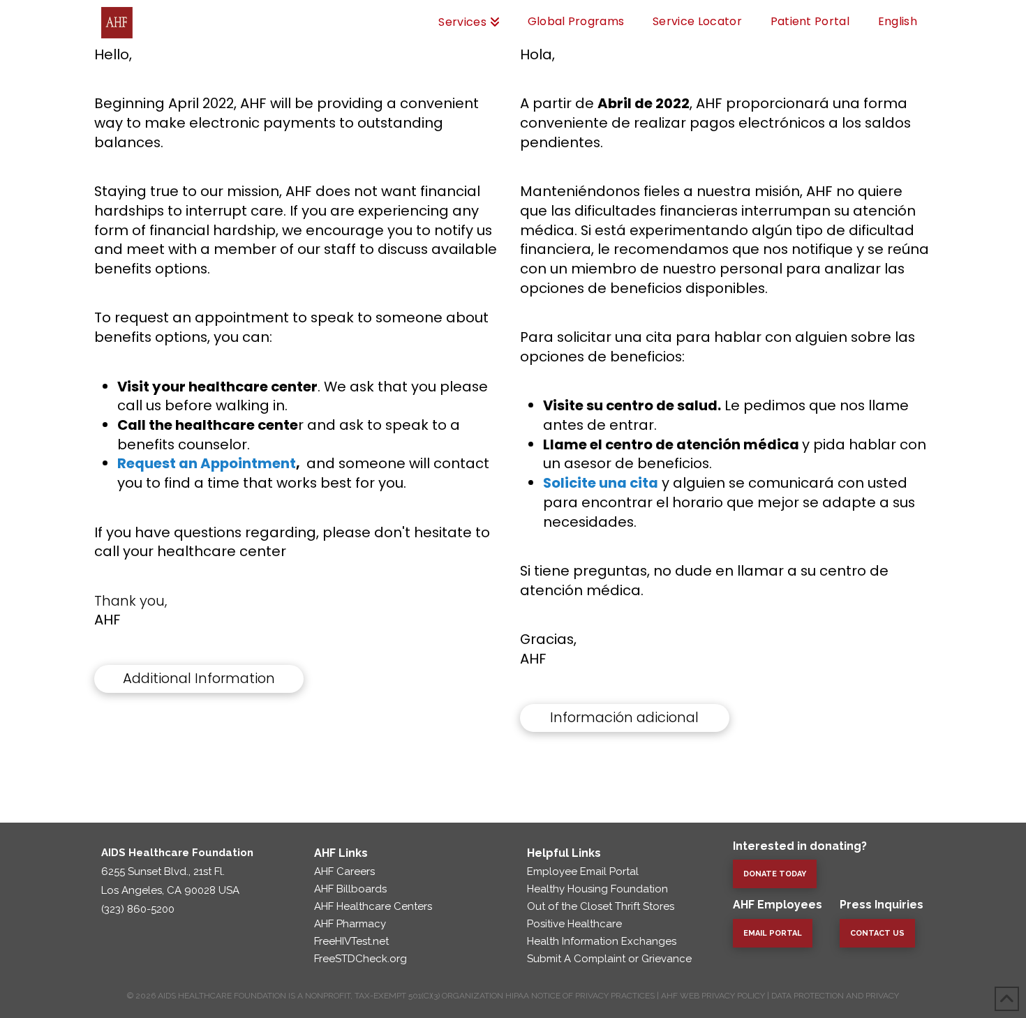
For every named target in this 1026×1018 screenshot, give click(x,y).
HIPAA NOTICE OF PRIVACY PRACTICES (580, 996)
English (897, 21)
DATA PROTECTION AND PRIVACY (835, 996)
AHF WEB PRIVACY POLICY (713, 996)
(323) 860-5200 (137, 909)
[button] (199, 679)
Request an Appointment (206, 463)
